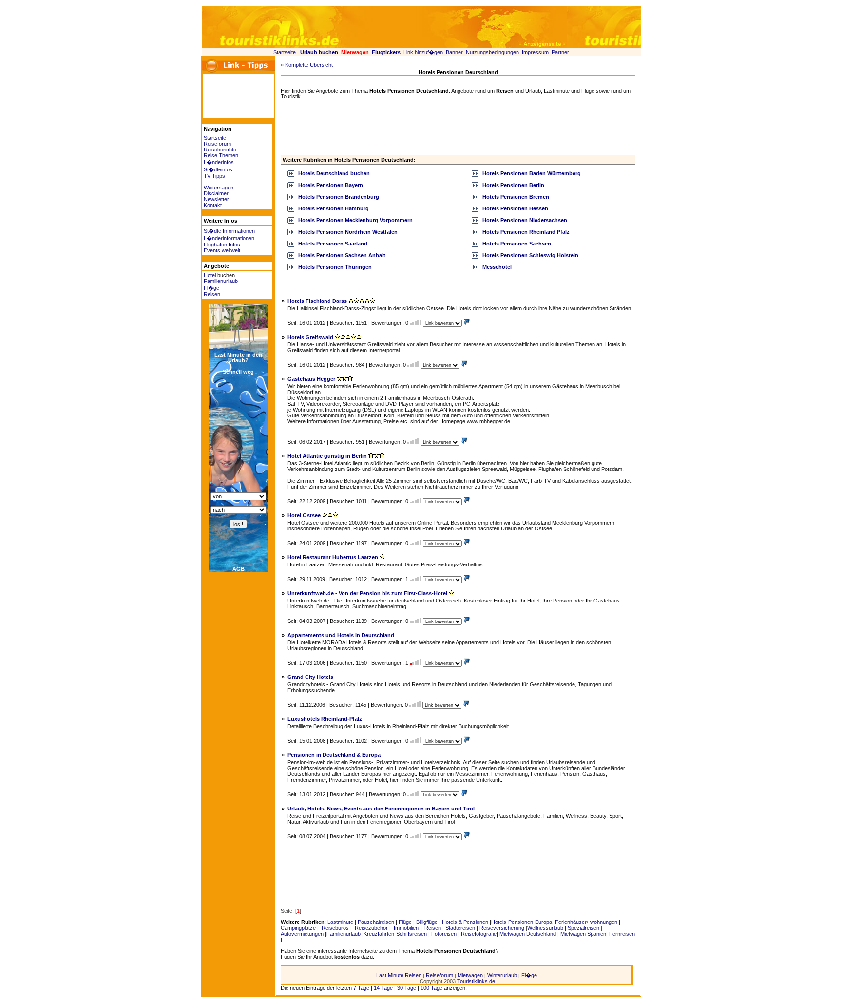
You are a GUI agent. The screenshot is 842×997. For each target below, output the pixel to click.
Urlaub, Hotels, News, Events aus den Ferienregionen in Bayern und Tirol (381, 808)
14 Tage (383, 988)
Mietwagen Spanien (583, 934)
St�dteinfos (218, 169)
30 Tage (406, 988)
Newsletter (216, 199)
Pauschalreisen (376, 922)
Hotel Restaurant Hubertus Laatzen (332, 557)
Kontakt (213, 205)
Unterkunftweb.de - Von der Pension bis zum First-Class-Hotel (367, 593)
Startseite (284, 52)
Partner (560, 52)
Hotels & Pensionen (465, 922)
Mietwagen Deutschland (527, 934)
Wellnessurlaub (545, 928)
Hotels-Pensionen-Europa (521, 922)
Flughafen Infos (222, 244)
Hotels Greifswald (310, 337)
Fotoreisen (444, 934)
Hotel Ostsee (304, 515)
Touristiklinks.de (476, 981)
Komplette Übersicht (309, 65)
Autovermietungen (302, 934)
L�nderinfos (219, 162)
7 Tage (361, 988)
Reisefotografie (479, 934)
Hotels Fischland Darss (317, 301)
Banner (454, 52)
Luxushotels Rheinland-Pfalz (324, 719)
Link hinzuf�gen (423, 52)
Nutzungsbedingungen (492, 52)
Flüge (405, 922)
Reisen (212, 294)
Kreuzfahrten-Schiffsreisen (395, 934)
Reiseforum (217, 144)
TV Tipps (214, 176)
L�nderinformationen (229, 238)
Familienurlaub (221, 281)
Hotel (210, 275)
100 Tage (431, 988)
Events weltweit (222, 250)
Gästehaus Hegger (311, 379)
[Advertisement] (232, 96)
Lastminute (340, 922)
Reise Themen (221, 155)
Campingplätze (298, 928)
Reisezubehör (370, 928)
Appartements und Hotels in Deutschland (340, 635)
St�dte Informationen (229, 231)
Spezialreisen (583, 928)
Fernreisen (622, 934)
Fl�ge (211, 288)
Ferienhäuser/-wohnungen (586, 922)
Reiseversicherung (501, 928)
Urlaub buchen (319, 52)
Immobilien (406, 928)
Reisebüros (334, 928)
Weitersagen (218, 187)
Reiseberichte (220, 149)
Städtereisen (460, 928)
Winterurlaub (502, 975)
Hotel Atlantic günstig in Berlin (327, 456)
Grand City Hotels (310, 677)
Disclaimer (216, 193)
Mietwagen (470, 975)
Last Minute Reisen (398, 975)
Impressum (535, 52)
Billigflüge (427, 922)
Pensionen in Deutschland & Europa (334, 755)
